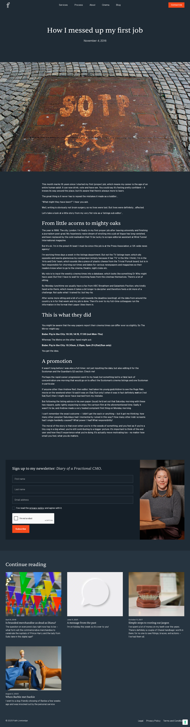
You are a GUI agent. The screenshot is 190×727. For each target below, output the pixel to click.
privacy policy (36, 508)
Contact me (176, 5)
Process (78, 5)
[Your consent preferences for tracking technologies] (185, 722)
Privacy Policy (153, 720)
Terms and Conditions (173, 720)
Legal (140, 720)
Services (63, 5)
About (92, 5)
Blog (118, 5)
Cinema (105, 5)
